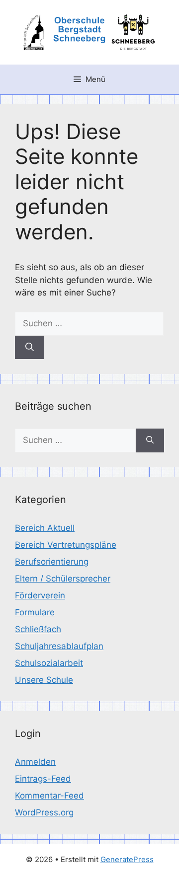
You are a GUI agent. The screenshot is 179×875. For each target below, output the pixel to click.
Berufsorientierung (52, 562)
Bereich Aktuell (45, 528)
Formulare (35, 612)
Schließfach (38, 629)
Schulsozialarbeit (49, 663)
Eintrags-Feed (43, 779)
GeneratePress (127, 859)
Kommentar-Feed (49, 796)
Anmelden (35, 762)
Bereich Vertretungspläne (65, 545)
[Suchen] (29, 348)
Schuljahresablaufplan (59, 646)
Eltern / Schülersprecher (62, 578)
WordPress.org (44, 812)
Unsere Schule (44, 680)
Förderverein (40, 595)
